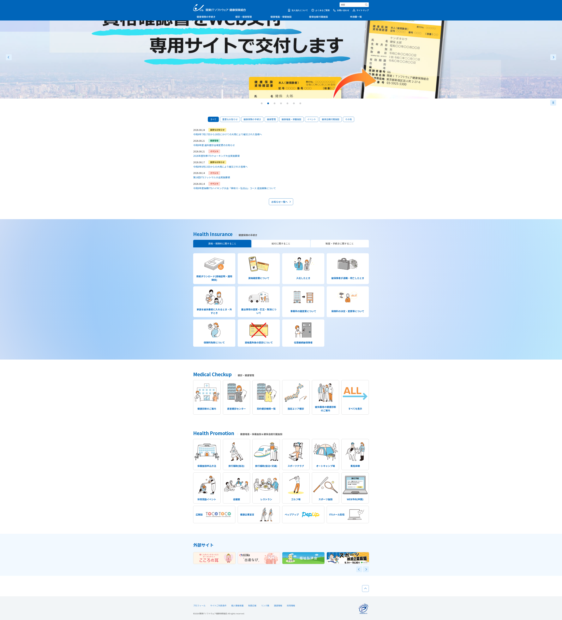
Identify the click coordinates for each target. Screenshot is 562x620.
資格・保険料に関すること (222, 243)
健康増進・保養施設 (291, 119)
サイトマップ (363, 10)
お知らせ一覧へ (279, 201)
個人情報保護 (237, 605)
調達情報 (278, 605)
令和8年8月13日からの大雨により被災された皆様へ (220, 166)
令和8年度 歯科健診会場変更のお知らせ (214, 145)
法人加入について (300, 10)
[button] (262, 103)
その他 (348, 119)
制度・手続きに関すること (340, 243)
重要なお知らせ (230, 119)
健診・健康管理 (243, 16)
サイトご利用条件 (218, 605)
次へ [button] (553, 57)
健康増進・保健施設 (281, 16)
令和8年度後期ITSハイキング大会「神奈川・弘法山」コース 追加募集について (234, 188)
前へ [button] (9, 57)
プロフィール (199, 605)
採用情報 (291, 605)
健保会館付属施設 (318, 16)
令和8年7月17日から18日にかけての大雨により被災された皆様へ (227, 134)
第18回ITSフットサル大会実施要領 (211, 177)
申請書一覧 (356, 16)
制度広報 (252, 605)
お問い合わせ (343, 10)
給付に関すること (281, 243)
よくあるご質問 (322, 10)
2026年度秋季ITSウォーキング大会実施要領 (216, 156)
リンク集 (265, 605)
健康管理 (271, 119)
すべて (213, 119)
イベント (311, 119)
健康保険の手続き (206, 16)
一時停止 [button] (553, 103)
